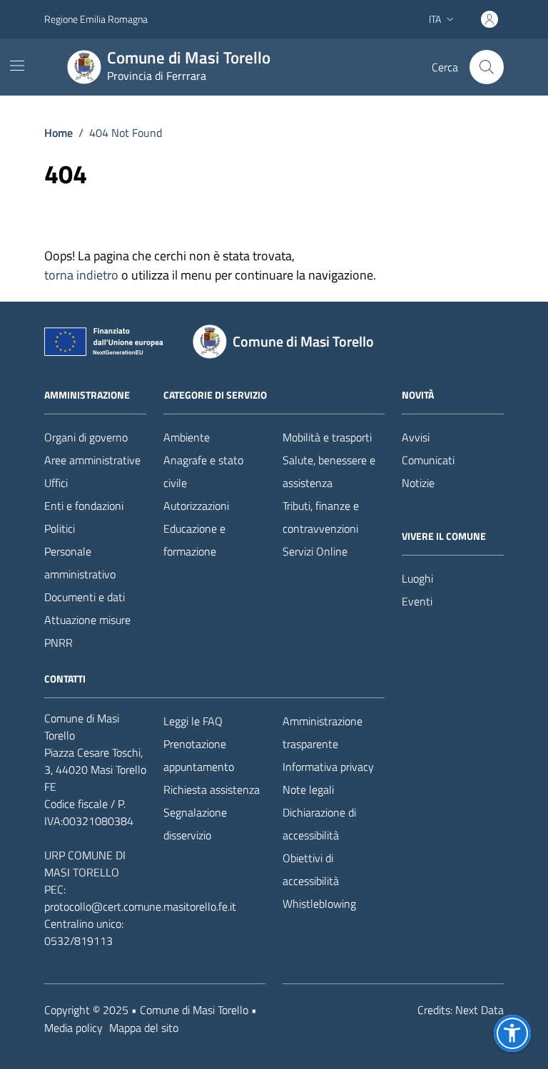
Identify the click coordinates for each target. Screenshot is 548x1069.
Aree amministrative (92, 460)
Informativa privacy (328, 766)
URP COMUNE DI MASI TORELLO (85, 863)
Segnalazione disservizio (195, 824)
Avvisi (416, 437)
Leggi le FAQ (193, 721)
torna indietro (81, 275)
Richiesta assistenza (211, 789)
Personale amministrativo (80, 563)
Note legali (308, 789)
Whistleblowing (319, 903)
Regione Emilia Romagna (96, 18)
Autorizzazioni (196, 505)
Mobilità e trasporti (327, 437)
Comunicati (428, 460)
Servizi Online (315, 551)
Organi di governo (86, 437)
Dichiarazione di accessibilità (319, 824)
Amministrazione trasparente (322, 732)
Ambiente (186, 437)
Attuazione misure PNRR (87, 631)
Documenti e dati (84, 596)
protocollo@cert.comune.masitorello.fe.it (140, 906)
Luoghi (417, 578)
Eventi (417, 601)
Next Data (479, 1009)
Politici (59, 528)
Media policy (73, 1027)
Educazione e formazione (194, 540)
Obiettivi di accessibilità (311, 869)
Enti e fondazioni (83, 505)
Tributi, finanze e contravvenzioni (321, 517)
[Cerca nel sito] (487, 67)
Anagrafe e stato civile (203, 471)
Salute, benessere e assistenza (329, 471)
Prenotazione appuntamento (198, 755)
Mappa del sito (143, 1027)
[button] (512, 1033)
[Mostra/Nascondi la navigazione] (17, 65)
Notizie (418, 482)
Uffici (56, 482)
